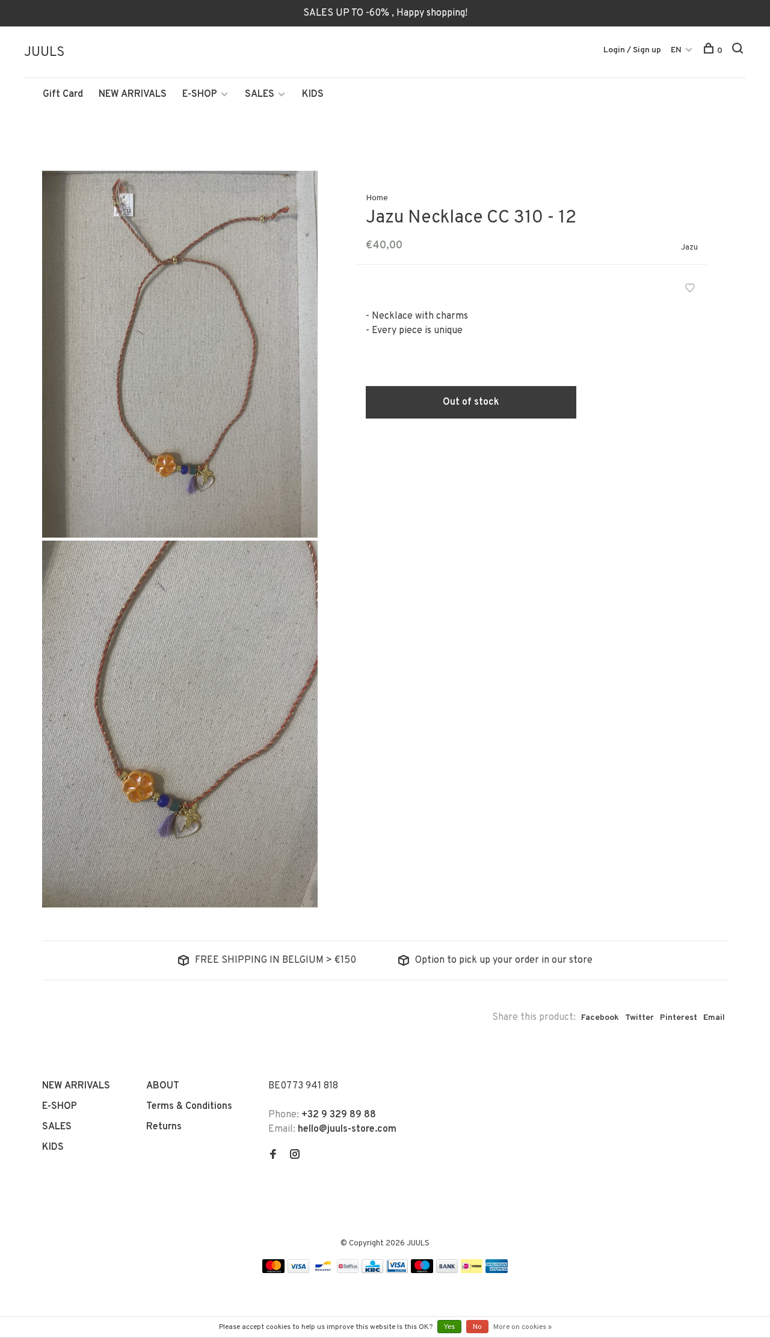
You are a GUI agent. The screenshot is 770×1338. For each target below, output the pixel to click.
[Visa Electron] (397, 1271)
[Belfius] (348, 1271)
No (477, 1327)
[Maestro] (422, 1271)
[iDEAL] (471, 1271)
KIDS (313, 94)
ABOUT (162, 1086)
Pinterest (678, 1018)
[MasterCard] (273, 1271)
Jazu (689, 247)
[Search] (739, 51)
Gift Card (63, 94)
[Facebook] (273, 1156)
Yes (449, 1327)
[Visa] (299, 1271)
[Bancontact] (323, 1271)
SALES (259, 94)
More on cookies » (522, 1327)
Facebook (600, 1018)
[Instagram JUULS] (295, 1156)
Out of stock (471, 402)
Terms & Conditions (189, 1106)
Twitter (639, 1018)
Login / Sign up (632, 50)
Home (377, 198)
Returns (164, 1127)
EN (676, 50)
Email (714, 1018)
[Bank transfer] (447, 1271)
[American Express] (496, 1271)
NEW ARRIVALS (133, 94)
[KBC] (372, 1271)
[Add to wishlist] (690, 290)
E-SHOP (199, 94)
